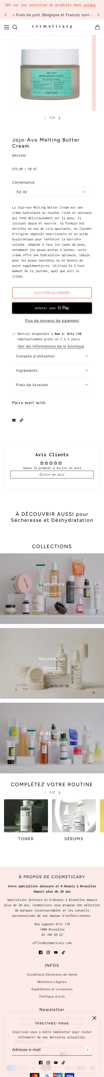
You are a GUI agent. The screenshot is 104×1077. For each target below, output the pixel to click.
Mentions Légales (52, 982)
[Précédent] (5, 15)
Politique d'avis (52, 996)
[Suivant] (98, 15)
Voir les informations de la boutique (51, 346)
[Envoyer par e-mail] (14, 419)
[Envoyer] (87, 1049)
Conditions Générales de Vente (52, 974)
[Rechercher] (14, 27)
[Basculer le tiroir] (6, 27)
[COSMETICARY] (52, 27)
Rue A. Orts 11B (68, 334)
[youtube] (56, 1062)
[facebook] (40, 1062)
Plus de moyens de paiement (52, 320)
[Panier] (97, 27)
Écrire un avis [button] (52, 474)
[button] (21, 419)
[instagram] (48, 1062)
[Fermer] (94, 1018)
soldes (90, 5)
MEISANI (19, 155)
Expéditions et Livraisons (52, 989)
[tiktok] (63, 1062)
